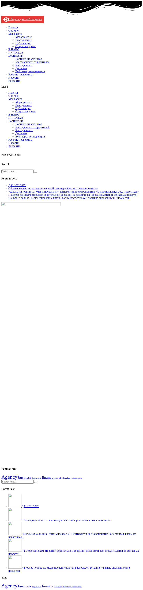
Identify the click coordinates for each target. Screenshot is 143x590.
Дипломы (21, 68)
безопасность (76, 478)
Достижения (15, 55)
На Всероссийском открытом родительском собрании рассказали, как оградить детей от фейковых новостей (72, 194)
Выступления (23, 40)
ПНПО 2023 (15, 52)
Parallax (66, 478)
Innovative (58, 478)
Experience (36, 478)
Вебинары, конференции (30, 71)
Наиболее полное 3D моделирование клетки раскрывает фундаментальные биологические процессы (68, 197)
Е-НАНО (13, 49)
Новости (13, 77)
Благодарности (24, 65)
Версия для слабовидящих (25, 19)
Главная (13, 27)
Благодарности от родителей (32, 61)
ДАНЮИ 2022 (17, 185)
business (24, 477)
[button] (71, 86)
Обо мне (13, 30)
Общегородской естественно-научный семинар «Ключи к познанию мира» (53, 188)
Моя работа (15, 33)
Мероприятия (23, 36)
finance (47, 477)
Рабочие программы (20, 74)
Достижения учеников (28, 58)
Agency (9, 477)
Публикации (23, 43)
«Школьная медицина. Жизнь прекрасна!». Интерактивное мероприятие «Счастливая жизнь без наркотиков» (73, 191)
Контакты (14, 80)
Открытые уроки (25, 46)
